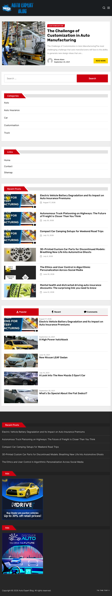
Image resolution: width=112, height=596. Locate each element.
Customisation (11, 125)
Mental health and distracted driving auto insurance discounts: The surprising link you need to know (70, 287)
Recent (57, 312)
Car (6, 117)
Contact (8, 166)
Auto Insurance (12, 110)
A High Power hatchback (53, 339)
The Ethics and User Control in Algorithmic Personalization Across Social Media (65, 269)
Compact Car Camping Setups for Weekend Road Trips (72, 231)
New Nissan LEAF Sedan (53, 357)
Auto (6, 102)
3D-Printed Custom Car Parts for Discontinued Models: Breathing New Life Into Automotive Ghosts (72, 251)
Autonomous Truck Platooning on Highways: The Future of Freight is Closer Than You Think (73, 215)
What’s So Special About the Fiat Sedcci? (63, 393)
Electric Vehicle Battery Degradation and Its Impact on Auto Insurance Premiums (72, 197)
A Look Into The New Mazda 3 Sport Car (62, 375)
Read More (101, 61)
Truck (7, 132)
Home (7, 160)
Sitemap (8, 172)
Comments (92, 312)
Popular (23, 312)
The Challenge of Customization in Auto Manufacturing (68, 35)
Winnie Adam (59, 59)
